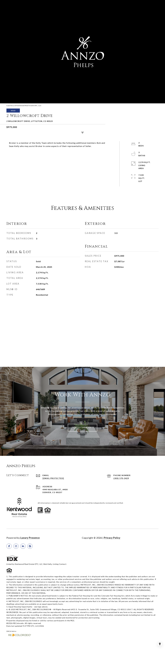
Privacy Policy (112, 537)
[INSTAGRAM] (16, 546)
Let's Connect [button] (82, 428)
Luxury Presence (30, 537)
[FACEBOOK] (9, 546)
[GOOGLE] (29, 546)
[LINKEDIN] (23, 546)
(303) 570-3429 (121, 478)
